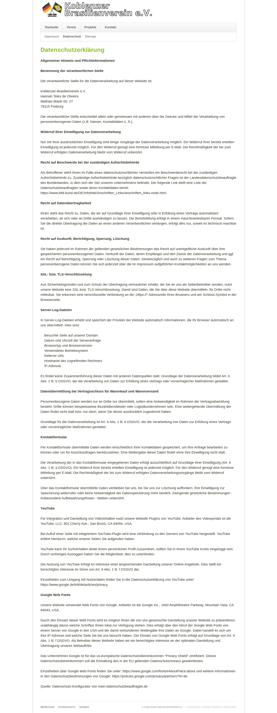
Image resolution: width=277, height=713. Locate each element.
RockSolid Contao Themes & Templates (211, 707)
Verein (71, 27)
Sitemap (90, 36)
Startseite (51, 27)
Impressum (51, 36)
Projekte (90, 27)
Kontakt (110, 27)
